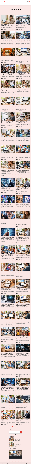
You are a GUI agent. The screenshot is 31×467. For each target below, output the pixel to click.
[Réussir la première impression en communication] (23, 414)
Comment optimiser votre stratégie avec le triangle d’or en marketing (23, 139)
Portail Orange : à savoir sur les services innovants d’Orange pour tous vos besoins (8, 57)
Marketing (2, 29)
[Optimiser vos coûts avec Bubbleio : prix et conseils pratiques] (23, 101)
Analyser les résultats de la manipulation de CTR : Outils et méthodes (23, 404)
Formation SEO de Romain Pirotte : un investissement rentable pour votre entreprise (22, 188)
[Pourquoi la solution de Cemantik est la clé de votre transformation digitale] (8, 232)
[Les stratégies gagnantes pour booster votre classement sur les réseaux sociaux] (23, 249)
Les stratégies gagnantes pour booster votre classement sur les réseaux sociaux (23, 255)
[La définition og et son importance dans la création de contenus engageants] (23, 315)
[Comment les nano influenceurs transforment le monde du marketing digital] (23, 331)
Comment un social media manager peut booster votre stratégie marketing (7, 404)
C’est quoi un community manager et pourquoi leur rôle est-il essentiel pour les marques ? (7, 370)
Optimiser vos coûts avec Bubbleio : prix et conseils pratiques (23, 106)
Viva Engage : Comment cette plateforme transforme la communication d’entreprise (23, 41)
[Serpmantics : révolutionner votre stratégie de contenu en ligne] (8, 182)
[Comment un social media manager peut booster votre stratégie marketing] (8, 399)
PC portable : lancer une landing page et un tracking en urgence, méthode (23, 305)
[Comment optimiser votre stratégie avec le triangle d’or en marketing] (23, 133)
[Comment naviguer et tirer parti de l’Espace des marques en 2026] (8, 199)
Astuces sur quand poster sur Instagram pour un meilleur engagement (23, 74)
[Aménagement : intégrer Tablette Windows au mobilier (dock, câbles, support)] (8, 348)
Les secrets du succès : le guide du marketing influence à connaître (22, 90)
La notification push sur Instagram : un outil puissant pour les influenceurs (7, 272)
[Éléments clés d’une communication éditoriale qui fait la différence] (8, 133)
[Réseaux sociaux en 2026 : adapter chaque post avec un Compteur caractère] (8, 19)
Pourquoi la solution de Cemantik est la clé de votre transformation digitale (7, 238)
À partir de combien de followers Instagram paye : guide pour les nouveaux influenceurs (8, 90)
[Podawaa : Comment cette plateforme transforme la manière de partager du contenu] (8, 249)
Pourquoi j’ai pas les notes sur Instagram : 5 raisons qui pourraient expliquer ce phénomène (23, 220)
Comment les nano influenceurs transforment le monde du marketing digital (22, 337)
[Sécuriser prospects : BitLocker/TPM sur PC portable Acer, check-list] (8, 299)
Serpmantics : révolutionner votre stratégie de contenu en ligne (6, 188)
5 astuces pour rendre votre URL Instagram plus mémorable (21, 122)
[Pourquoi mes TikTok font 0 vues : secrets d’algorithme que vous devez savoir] (8, 215)
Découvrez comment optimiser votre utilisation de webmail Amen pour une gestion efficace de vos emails (22, 273)
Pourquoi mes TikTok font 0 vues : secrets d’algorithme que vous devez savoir (8, 220)
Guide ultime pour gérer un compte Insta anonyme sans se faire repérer (23, 354)
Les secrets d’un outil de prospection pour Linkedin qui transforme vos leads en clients (22, 238)
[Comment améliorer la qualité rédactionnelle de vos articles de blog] (8, 101)
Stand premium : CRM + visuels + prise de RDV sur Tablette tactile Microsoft (23, 289)
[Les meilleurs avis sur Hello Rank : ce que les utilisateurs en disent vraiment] (11, 444)
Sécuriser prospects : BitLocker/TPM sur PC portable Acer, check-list (7, 305)
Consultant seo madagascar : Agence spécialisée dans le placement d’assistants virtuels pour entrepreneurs (8, 41)
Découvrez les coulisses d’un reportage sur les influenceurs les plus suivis (7, 74)
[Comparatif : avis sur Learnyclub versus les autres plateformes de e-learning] (23, 382)
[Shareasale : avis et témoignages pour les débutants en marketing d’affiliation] (8, 149)
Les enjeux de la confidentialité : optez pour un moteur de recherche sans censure (7, 122)
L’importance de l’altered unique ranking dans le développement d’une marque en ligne (7, 388)
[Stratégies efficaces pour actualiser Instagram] (8, 414)
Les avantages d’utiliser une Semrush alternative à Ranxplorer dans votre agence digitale (7, 321)
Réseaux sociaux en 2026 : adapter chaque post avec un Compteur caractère (7, 25)
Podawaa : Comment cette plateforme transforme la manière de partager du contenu (7, 255)
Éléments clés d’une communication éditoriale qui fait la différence (7, 139)
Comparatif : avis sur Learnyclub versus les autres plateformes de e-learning (22, 388)
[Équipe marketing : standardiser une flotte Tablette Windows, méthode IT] (8, 331)
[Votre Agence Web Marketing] (5, 1)
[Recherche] (27, 1)
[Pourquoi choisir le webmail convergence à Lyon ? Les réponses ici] (23, 19)
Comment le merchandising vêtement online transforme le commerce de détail (23, 205)
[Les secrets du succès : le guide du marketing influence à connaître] (23, 84)
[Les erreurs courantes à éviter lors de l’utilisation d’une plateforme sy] (23, 165)
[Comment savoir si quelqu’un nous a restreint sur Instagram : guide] (8, 283)
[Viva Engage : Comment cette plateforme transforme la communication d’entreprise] (23, 35)
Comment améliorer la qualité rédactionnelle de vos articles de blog (7, 106)
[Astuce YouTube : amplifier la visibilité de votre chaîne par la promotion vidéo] (11, 438)
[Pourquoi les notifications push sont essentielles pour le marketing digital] (23, 149)
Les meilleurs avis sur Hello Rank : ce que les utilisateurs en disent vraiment (18, 445)
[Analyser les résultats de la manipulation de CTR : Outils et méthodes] (23, 399)
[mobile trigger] (1, 1)
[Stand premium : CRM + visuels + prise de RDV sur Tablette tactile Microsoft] (23, 283)
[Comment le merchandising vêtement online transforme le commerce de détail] (23, 199)
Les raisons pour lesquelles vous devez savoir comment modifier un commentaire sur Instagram (7, 171)
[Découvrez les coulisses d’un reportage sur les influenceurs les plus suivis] (8, 68)
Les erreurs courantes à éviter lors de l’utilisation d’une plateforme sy (22, 171)
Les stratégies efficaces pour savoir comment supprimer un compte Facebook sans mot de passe (23, 57)
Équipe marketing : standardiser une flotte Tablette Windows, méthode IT (8, 337)
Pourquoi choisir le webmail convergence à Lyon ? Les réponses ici (23, 25)
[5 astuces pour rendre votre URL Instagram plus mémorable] (23, 116)
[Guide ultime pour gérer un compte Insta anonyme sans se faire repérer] (23, 348)
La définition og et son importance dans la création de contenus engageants (22, 320)
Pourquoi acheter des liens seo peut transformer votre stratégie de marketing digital (23, 370)
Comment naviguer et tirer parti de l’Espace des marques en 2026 (6, 205)
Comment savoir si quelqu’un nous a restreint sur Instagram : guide (7, 289)
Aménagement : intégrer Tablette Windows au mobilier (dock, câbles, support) (7, 354)
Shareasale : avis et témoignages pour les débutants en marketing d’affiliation (7, 154)
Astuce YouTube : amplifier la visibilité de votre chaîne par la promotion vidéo (18, 439)
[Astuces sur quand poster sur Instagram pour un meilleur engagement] (23, 68)
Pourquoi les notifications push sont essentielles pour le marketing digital (22, 154)
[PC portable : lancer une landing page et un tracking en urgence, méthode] (23, 299)
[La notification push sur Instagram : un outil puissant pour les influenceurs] (8, 267)
